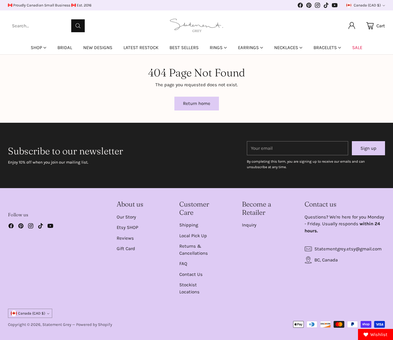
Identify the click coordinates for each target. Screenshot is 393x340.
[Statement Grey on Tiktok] (326, 6)
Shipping (188, 225)
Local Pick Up (193, 235)
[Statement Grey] (196, 25)
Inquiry (249, 225)
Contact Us (191, 274)
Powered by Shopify (94, 324)
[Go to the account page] (352, 26)
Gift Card (126, 248)
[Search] (78, 25)
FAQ (183, 263)
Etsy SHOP (127, 227)
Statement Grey (56, 324)
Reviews (125, 238)
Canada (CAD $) (367, 5)
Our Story (126, 217)
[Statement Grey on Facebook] (300, 6)
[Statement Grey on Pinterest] (309, 6)
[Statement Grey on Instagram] (317, 6)
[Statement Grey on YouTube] (335, 6)
